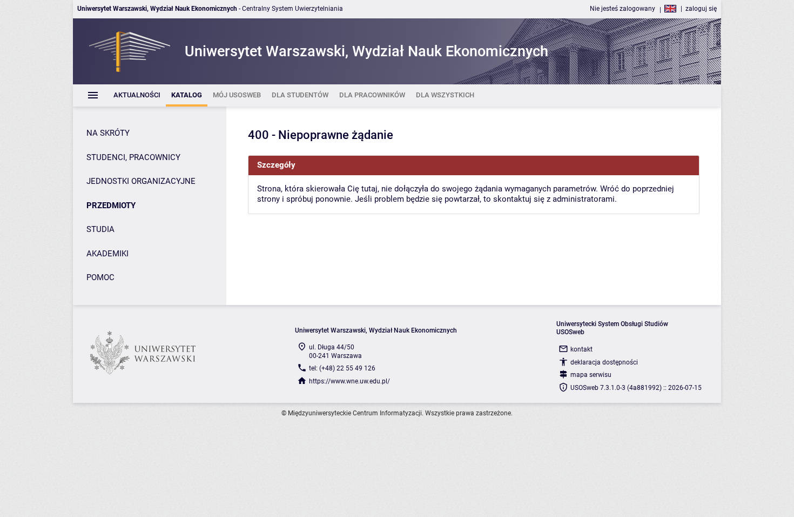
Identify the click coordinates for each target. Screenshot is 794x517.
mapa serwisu (590, 375)
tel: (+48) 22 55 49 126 (342, 368)
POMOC (100, 277)
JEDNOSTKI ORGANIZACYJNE (141, 181)
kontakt (581, 349)
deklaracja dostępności (604, 362)
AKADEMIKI (107, 253)
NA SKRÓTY (108, 133)
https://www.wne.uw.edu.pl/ (349, 381)
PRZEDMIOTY (111, 205)
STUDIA (100, 229)
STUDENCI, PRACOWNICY (133, 157)
